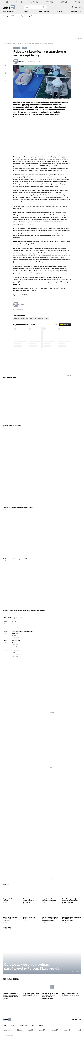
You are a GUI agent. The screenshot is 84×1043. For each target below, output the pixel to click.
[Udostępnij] (5, 81)
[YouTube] (76, 1019)
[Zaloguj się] (72, 7)
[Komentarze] (5, 69)
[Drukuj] (5, 73)
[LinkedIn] (72, 1019)
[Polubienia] (5, 65)
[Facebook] (65, 1019)
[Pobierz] (5, 77)
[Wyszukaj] (43, 7)
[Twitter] (69, 1019)
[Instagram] (79, 1019)
